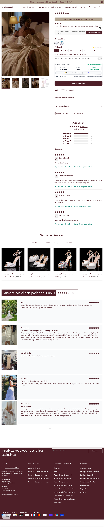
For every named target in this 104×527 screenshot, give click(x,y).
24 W (76, 54)
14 (75, 51)
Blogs (83, 7)
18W (81, 54)
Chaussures (36, 242)
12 (71, 51)
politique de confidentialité (89, 478)
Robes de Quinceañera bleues (38, 471)
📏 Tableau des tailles (97, 47)
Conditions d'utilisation (88, 482)
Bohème (57, 468)
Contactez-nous (85, 468)
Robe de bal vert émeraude (63, 496)
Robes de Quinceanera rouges (38, 482)
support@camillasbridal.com (12, 468)
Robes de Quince (34, 468)
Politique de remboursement (89, 471)
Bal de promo (56, 7)
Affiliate (83, 492)
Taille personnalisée (94, 32)
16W (66, 51)
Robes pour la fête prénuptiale (64, 492)
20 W (86, 54)
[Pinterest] (31, 512)
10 (85, 51)
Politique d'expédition (87, 475)
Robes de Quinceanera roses (37, 475)
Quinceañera (42, 7)
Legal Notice (84, 489)
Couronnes (68, 242)
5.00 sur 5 (84, 127)
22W (71, 54)
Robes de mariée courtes (62, 478)
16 (61, 51)
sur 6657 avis (72, 293)
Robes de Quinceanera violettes (38, 478)
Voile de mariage (52, 242)
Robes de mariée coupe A (63, 475)
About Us (4, 464)
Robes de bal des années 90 (64, 489)
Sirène (56, 471)
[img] (59, 155)
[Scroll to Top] (100, 516)
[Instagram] (37, 512)
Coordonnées (84, 485)
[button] (99, 7)
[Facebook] (34, 512)
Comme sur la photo (62, 43)
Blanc (57, 43)
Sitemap (16, 494)
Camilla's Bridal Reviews (7, 494)
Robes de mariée (28, 7)
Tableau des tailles (71, 7)
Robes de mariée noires (62, 482)
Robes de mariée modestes (63, 485)
